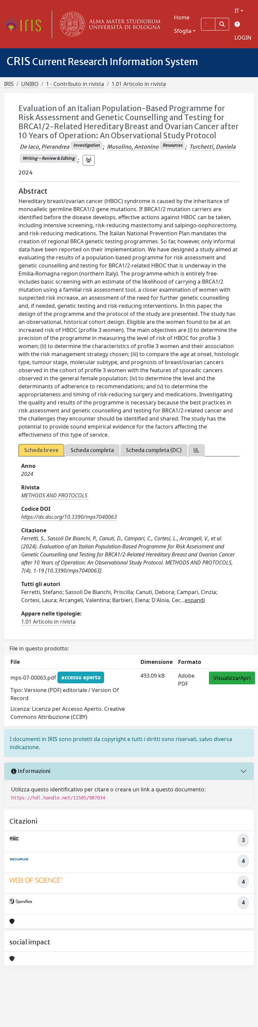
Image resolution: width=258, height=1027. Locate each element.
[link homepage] (25, 24)
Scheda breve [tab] (41, 450)
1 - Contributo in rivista (75, 84)
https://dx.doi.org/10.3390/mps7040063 (69, 517)
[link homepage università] (109, 24)
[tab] (196, 450)
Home (181, 17)
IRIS (9, 84)
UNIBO (30, 84)
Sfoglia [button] (182, 31)
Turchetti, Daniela (212, 146)
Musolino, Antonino (133, 146)
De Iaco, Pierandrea (44, 146)
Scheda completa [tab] (92, 450)
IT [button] (236, 10)
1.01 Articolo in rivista (139, 84)
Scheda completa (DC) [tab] (154, 450)
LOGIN (242, 37)
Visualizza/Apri (232, 678)
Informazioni (33, 771)
